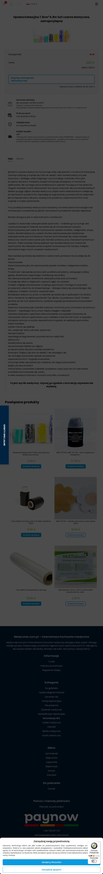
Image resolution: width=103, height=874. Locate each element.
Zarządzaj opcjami (51, 869)
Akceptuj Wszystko (51, 862)
